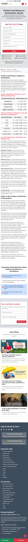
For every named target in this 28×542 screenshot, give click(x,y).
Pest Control (6, 503)
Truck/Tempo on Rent (8, 499)
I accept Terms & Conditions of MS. (14, 62)
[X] (3, 430)
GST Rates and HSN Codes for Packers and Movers (11, 355)
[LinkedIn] (9, 430)
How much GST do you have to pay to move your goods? (13, 276)
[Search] (23, 4)
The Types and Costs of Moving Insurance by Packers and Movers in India (13, 382)
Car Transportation (8, 486)
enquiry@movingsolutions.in (10, 531)
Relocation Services (8, 484)
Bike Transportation (8, 488)
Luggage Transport (8, 501)
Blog (4, 475)
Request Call (21, 321)
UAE (4, 505)
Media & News (6, 458)
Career (4, 468)
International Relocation (9, 492)
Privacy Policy (6, 453)
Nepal (4, 508)
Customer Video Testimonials (10, 464)
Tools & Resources (7, 460)
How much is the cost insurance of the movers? (13, 292)
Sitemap (5, 477)
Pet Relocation (6, 497)
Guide (4, 473)
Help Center (6, 455)
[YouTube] (12, 430)
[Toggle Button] (26, 4)
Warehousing (6, 490)
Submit (14, 51)
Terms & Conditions (8, 451)
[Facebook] (1, 430)
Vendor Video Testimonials (9, 466)
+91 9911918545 (7, 533)
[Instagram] (6, 430)
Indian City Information (9, 462)
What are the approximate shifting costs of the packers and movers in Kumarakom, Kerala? (14, 287)
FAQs (4, 471)
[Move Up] (25, 536)
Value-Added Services (8, 495)
